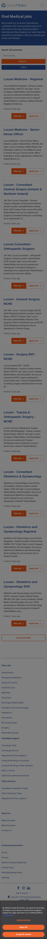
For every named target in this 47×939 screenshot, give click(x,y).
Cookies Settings (23, 920)
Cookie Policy (8, 915)
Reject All (23, 927)
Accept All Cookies (23, 934)
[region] (23, 920)
